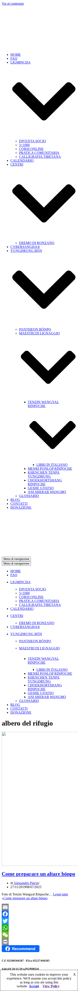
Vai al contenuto (13, 3)
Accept (34, 986)
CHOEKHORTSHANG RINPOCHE (45, 482)
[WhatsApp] (39, 927)
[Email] (39, 907)
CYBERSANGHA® (25, 247)
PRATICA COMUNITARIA (39, 153)
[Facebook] (39, 914)
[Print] (39, 941)
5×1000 (24, 145)
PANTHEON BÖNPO (35, 329)
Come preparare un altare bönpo (38, 874)
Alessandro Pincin (26, 883)
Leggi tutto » (35, 896)
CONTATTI (19, 503)
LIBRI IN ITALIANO (52, 465)
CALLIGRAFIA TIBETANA (40, 156)
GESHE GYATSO (41, 488)
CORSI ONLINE (31, 149)
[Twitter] (39, 920)
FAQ (13, 58)
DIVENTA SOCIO (32, 141)
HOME (15, 54)
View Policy (51, 986)
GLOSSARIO (29, 496)
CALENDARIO (22, 160)
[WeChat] (39, 934)
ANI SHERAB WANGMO (47, 492)
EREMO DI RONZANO (36, 243)
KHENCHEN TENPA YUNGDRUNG (44, 474)
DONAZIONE (20, 507)
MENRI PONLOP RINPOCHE (50, 468)
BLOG (15, 500)
